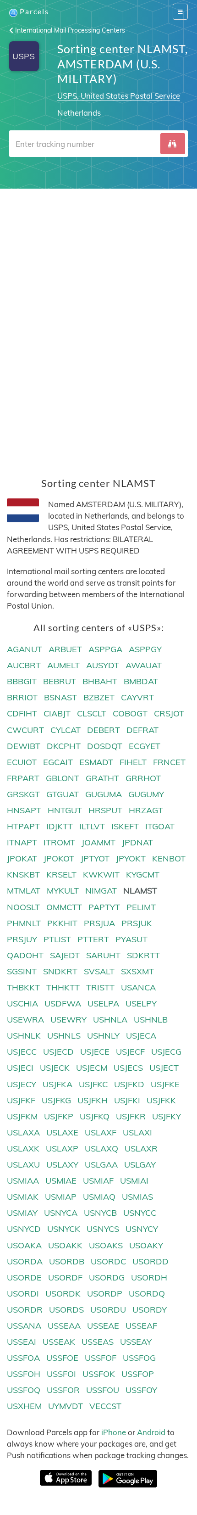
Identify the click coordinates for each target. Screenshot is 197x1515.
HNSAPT (24, 810)
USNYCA (60, 1213)
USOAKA (24, 1245)
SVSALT (99, 971)
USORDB (66, 1261)
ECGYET (144, 746)
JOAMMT (98, 842)
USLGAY (140, 1164)
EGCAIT (58, 762)
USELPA (103, 1003)
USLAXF (100, 1132)
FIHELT (133, 762)
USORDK (63, 1293)
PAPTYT (104, 907)
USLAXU (23, 1164)
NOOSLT (23, 907)
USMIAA (23, 1180)
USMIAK (22, 1196)
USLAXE (62, 1132)
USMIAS (137, 1196)
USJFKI (127, 1100)
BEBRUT (59, 681)
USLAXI (137, 1132)
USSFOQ (23, 1390)
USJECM (91, 1067)
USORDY (149, 1309)
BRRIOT (22, 697)
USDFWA (62, 1003)
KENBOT (169, 858)
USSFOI (61, 1374)
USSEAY (136, 1341)
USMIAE (61, 1180)
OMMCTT (64, 907)
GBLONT (62, 778)
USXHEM (24, 1406)
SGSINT (22, 971)
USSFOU (102, 1390)
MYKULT (63, 890)
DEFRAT (142, 730)
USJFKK (161, 1100)
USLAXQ (101, 1148)
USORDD (150, 1261)
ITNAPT (22, 842)
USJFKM (22, 1116)
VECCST (105, 1406)
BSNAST (60, 697)
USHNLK (24, 1035)
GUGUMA (103, 794)
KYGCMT (142, 874)
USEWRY (68, 1019)
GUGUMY (146, 794)
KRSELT (61, 874)
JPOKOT (59, 858)
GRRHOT (143, 778)
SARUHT (103, 955)
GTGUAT (62, 794)
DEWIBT (23, 746)
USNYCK (63, 1229)
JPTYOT (95, 858)
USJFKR (131, 1116)
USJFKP (58, 1116)
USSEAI (21, 1341)
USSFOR (63, 1390)
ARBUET (65, 649)
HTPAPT (23, 826)
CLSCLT (91, 713)
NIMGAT (101, 890)
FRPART (23, 778)
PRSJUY (22, 939)
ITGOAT (160, 826)
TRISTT (100, 987)
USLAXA (23, 1132)
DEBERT (103, 730)
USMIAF (98, 1180)
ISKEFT (125, 826)
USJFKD (129, 1084)
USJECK (55, 1067)
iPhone (113, 1432)
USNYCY (142, 1229)
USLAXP (62, 1148)
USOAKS (106, 1245)
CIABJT (57, 713)
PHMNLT (24, 923)
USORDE (24, 1277)
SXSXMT (137, 971)
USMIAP (61, 1196)
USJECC (22, 1051)
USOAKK (65, 1245)
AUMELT (63, 665)
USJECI (20, 1067)
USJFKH (92, 1100)
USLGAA (101, 1164)
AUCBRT (24, 665)
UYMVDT (65, 1406)
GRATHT (102, 778)
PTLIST (57, 939)
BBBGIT (22, 681)
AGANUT (24, 649)
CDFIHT (22, 713)
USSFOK (98, 1374)
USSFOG (139, 1358)
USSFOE (62, 1358)
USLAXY (62, 1164)
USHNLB (151, 1019)
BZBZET (99, 697)
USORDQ (147, 1293)
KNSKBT (23, 874)
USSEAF (141, 1325)
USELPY (141, 1003)
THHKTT (63, 987)
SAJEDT (65, 955)
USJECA (141, 1035)
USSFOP (137, 1374)
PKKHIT (62, 923)
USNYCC (139, 1213)
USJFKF (21, 1100)
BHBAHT (99, 681)
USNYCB (100, 1213)
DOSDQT (104, 746)
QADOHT (25, 955)
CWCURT (25, 730)
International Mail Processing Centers (69, 30)
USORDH (149, 1277)
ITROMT (59, 842)
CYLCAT (65, 730)
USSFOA (23, 1358)
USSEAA (64, 1325)
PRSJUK (136, 923)
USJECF (130, 1051)
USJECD (58, 1051)
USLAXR (141, 1148)
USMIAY (22, 1213)
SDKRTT (143, 955)
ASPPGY (145, 649)
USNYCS (103, 1229)
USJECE (94, 1051)
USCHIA (22, 1003)
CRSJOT (169, 713)
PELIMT (141, 907)
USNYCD (24, 1229)
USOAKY (146, 1245)
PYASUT (131, 939)
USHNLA (110, 1019)
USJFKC (93, 1084)
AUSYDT (102, 665)
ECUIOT (22, 762)
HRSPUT (105, 810)
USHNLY (103, 1035)
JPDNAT (137, 842)
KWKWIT (101, 874)
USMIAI (134, 1180)
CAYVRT (137, 697)
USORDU (108, 1309)
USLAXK (23, 1148)
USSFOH (23, 1374)
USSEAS (98, 1341)
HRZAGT (146, 810)
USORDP (104, 1293)
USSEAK (59, 1341)
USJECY (21, 1084)
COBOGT (130, 713)
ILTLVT (92, 826)
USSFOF (100, 1358)
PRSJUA (99, 923)
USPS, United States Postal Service (118, 96)
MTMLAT (23, 890)
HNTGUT (65, 810)
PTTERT (93, 939)
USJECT (164, 1067)
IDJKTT (59, 826)
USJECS (128, 1067)
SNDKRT (60, 971)
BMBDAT (141, 681)
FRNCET (169, 762)
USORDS (66, 1309)
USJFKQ (94, 1116)
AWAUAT (144, 665)
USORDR (25, 1309)
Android (151, 1432)
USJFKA (57, 1084)
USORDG (107, 1277)
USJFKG (56, 1100)
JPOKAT (22, 858)
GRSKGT (23, 794)
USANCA (138, 987)
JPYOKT (131, 858)
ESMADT (96, 762)
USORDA (25, 1261)
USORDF (65, 1277)
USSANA (24, 1325)
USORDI (23, 1293)
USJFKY (166, 1116)
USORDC (108, 1261)
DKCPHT (64, 746)
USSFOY (141, 1390)
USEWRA (25, 1019)
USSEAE (103, 1325)
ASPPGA (105, 649)
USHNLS (64, 1035)
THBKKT (23, 987)
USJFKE (165, 1084)
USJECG (166, 1051)
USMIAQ (99, 1196)
